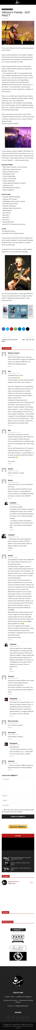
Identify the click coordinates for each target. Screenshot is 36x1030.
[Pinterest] (11, 329)
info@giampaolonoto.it (21, 1006)
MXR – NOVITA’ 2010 (28, 339)
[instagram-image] (7, 892)
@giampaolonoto (13, 881)
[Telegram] (23, 329)
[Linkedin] (19, 329)
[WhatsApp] (15, 329)
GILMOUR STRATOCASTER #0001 (9, 340)
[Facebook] (3, 329)
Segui (31, 882)
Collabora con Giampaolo (24, 996)
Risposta (10, 366)
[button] (3, 2)
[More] (32, 329)
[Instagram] (13, 1017)
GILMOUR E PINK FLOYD (7, 9)
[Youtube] (27, 1018)
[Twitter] (7, 329)
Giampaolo (13, 698)
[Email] (27, 329)
